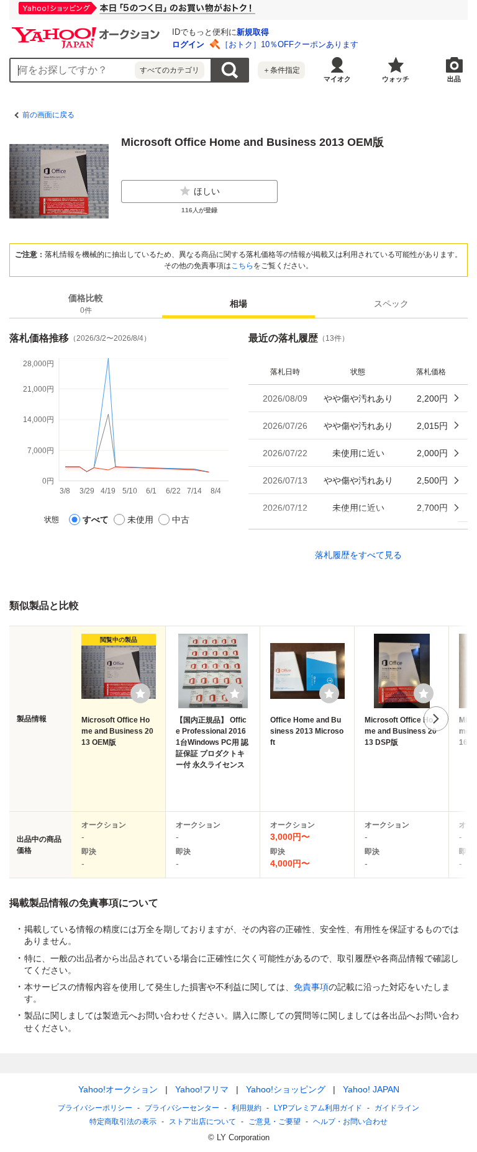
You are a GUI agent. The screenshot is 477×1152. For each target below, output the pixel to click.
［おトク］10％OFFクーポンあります (289, 44)
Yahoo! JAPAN (371, 1089)
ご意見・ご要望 (274, 1121)
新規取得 (253, 32)
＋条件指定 (281, 70)
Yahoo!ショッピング (285, 1089)
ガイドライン (397, 1108)
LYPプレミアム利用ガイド (318, 1108)
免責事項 (311, 987)
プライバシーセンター (182, 1108)
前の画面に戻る (48, 114)
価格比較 (85, 304)
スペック (391, 303)
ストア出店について (202, 1121)
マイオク (337, 79)
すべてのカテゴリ (169, 70)
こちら (242, 265)
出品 (454, 79)
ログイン (188, 44)
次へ (436, 718)
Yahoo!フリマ (202, 1089)
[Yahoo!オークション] (87, 30)
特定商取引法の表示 (123, 1121)
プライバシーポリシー (95, 1108)
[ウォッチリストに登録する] (140, 693)
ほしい (207, 191)
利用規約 (246, 1108)
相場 (238, 303)
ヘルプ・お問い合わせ (350, 1121)
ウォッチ (395, 79)
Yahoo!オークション (118, 1089)
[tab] (85, 303)
